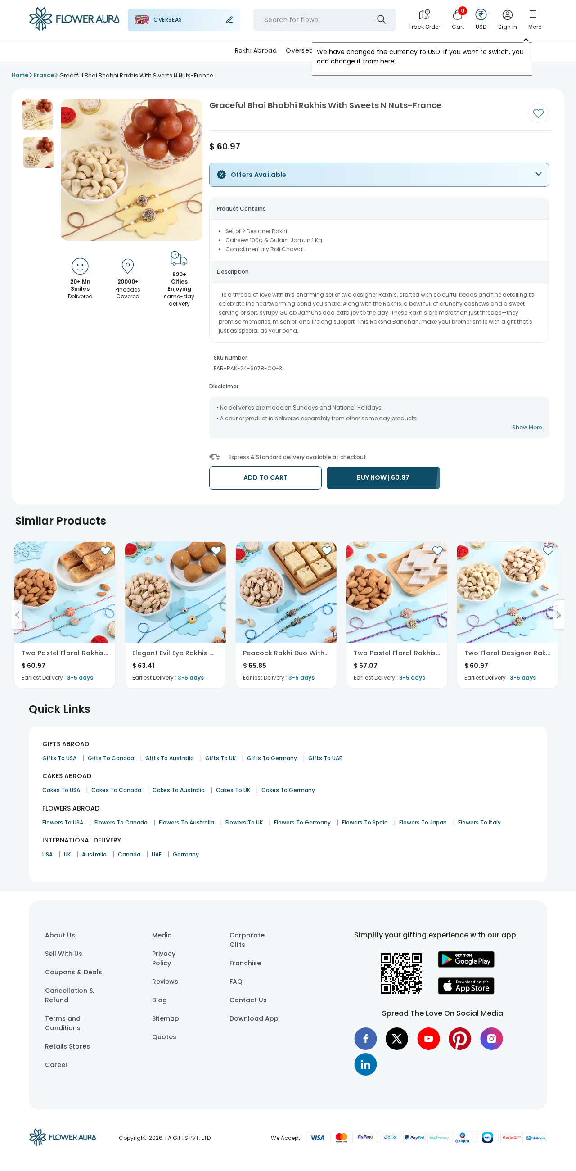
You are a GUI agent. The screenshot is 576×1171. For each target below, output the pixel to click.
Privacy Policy (164, 958)
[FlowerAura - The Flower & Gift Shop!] (74, 28)
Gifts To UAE (325, 758)
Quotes (164, 1036)
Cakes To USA (61, 790)
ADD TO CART (265, 477)
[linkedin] (365, 1064)
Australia (94, 854)
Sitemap (165, 1018)
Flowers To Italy (479, 822)
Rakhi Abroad (256, 50)
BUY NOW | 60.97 (383, 477)
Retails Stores (67, 1046)
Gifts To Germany (272, 758)
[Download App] (466, 965)
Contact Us (248, 999)
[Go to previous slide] (17, 614)
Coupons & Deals (73, 972)
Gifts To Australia (169, 758)
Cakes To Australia (179, 790)
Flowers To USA (62, 822)
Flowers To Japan (423, 822)
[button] (37, 114)
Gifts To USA (59, 758)
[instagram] (491, 1038)
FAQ (236, 981)
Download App (254, 1018)
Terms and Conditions (63, 1023)
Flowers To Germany (302, 822)
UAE (157, 854)
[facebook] (365, 1038)
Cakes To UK (233, 790)
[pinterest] (460, 1038)
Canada (129, 854)
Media (162, 935)
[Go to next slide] (559, 614)
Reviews (165, 981)
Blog (159, 999)
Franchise (245, 963)
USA (47, 854)
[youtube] (428, 1038)
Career (56, 1064)
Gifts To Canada (111, 758)
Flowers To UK (244, 822)
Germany (186, 854)
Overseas (301, 50)
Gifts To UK (220, 758)
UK (67, 854)
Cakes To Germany (288, 790)
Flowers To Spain (365, 822)
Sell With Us (63, 953)
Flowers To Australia (186, 822)
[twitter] (397, 1038)
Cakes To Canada (116, 790)
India (333, 50)
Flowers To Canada (121, 822)
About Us (60, 935)
